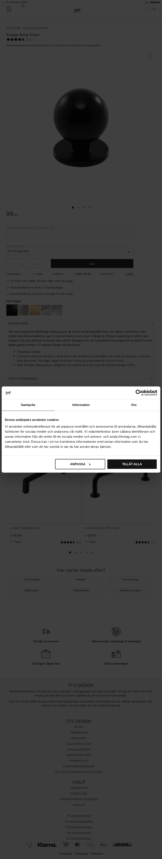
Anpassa (77, 464)
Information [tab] (81, 405)
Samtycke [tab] (28, 405)
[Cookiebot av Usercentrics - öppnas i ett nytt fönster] (138, 393)
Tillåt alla (132, 464)
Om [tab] (133, 405)
